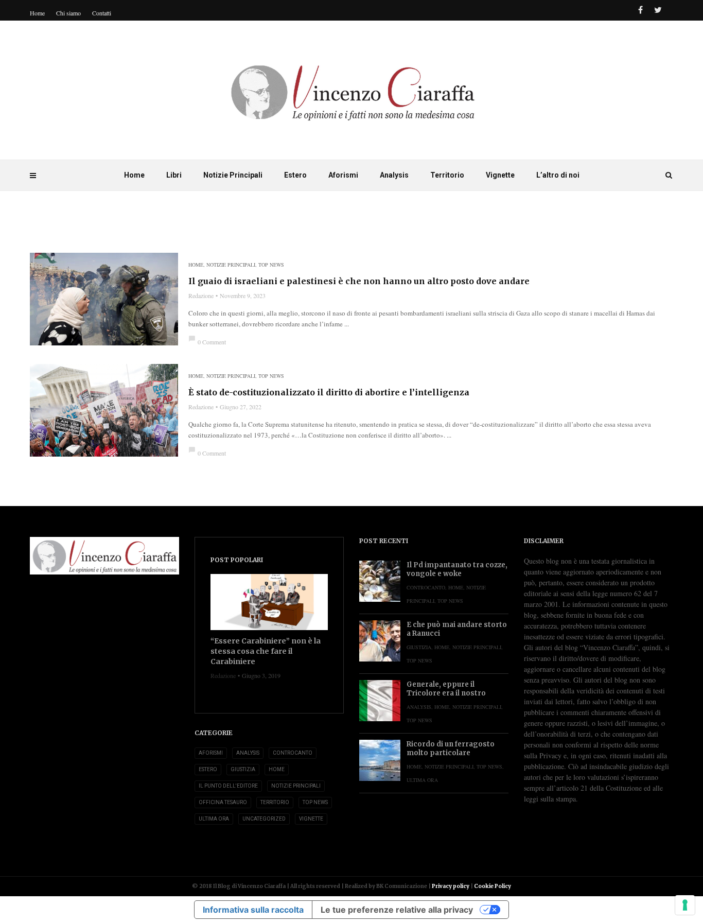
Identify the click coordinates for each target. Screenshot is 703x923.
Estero (295, 175)
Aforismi (343, 175)
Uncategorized (264, 819)
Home (134, 175)
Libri (174, 175)
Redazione (201, 295)
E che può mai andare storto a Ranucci (457, 629)
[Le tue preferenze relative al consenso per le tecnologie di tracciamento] (685, 905)
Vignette (500, 175)
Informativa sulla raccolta (253, 909)
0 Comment (207, 342)
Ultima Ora (214, 819)
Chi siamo (68, 13)
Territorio (447, 175)
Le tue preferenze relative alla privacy (397, 909)
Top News (271, 264)
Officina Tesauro (223, 802)
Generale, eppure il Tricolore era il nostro (446, 689)
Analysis (394, 175)
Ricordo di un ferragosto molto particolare (451, 748)
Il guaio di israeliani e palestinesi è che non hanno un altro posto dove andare (359, 281)
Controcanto (292, 753)
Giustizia (243, 769)
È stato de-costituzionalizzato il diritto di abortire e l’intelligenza (328, 392)
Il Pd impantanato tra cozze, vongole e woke (457, 569)
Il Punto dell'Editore (228, 786)
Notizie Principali (232, 175)
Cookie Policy (492, 886)
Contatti (101, 13)
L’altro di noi (557, 175)
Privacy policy (450, 886)
